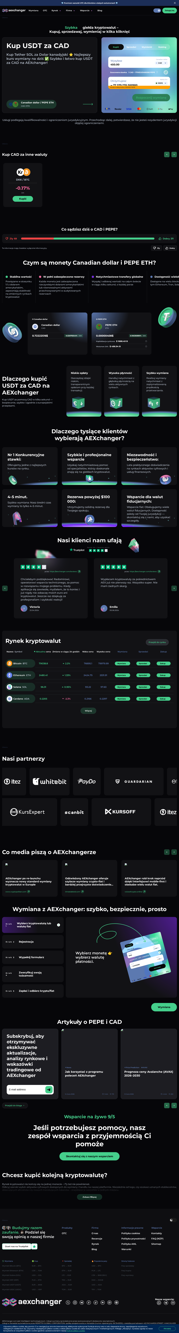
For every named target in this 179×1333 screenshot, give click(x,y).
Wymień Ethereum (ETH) (12, 1271)
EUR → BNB (37, 1285)
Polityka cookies (130, 1233)
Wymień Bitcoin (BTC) (11, 1266)
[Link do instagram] (75, 1302)
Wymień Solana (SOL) (11, 1275)
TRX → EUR (66, 1280)
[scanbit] (24, 812)
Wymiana (33, 10)
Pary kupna (126, 1271)
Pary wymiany (127, 1275)
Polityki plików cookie (75, 1331)
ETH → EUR (66, 1271)
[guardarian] (93, 781)
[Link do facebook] (89, 1302)
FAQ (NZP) (157, 1238)
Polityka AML (128, 1244)
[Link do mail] (173, 1303)
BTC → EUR (66, 1266)
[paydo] (46, 781)
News (68, 1067)
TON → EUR (67, 1289)
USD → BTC (96, 1266)
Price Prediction (132, 1067)
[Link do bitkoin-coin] (116, 1302)
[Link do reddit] (103, 1302)
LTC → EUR (66, 1275)
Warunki (126, 1249)
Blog (99, 10)
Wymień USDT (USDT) (11, 1285)
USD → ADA (97, 1285)
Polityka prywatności (133, 1238)
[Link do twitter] (68, 1302)
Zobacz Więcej (89, 1197)
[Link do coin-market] (109, 1302)
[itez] (118, 812)
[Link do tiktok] (96, 1302)
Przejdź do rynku (157, 642)
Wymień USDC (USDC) (11, 1289)
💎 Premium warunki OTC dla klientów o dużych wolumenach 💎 (89, 3)
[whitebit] (155, 812)
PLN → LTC (96, 1271)
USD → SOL (37, 1275)
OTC (45, 10)
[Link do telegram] (82, 1302)
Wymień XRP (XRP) (10, 1280)
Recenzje (97, 1238)
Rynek (95, 1244)
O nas (95, 1233)
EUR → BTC (37, 1266)
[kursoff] (71, 812)
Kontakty (156, 1233)
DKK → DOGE (97, 1280)
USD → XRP (37, 1289)
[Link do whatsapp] (159, 1303)
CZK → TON (37, 1271)
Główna (5, 17)
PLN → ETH (37, 1280)
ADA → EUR (67, 1285)
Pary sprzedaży (127, 1266)
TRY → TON (96, 1289)
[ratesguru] (140, 781)
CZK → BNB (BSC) (99, 1275)
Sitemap (156, 1244)
